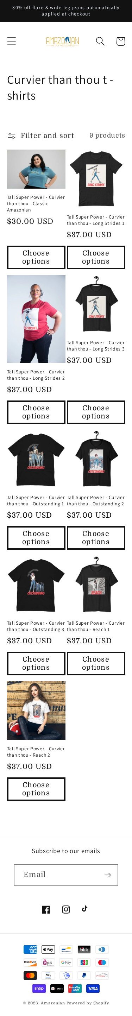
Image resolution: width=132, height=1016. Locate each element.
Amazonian (53, 1003)
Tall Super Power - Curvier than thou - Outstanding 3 (36, 626)
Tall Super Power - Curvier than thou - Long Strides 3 (96, 346)
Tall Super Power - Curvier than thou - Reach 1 (96, 626)
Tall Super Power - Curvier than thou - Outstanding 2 (96, 500)
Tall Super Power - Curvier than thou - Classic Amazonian (36, 203)
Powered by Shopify (88, 1003)
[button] (11, 41)
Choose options (36, 257)
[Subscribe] (108, 875)
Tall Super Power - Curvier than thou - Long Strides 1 (96, 220)
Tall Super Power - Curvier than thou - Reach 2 (36, 752)
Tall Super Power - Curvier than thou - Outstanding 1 (36, 500)
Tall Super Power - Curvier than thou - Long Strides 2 (36, 375)
